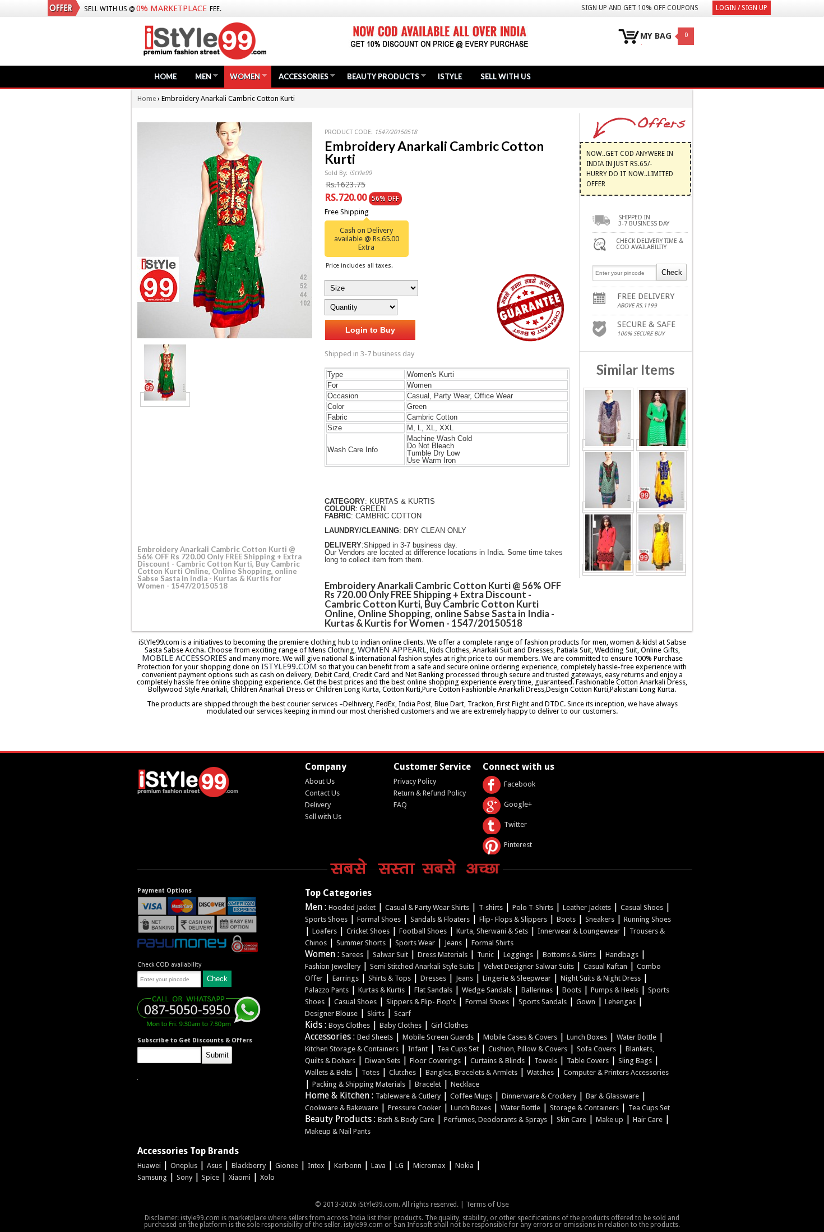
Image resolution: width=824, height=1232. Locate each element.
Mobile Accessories (184, 658)
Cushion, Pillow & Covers (527, 1049)
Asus (214, 1165)
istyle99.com (289, 666)
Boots (566, 919)
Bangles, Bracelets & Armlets (471, 1072)
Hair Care (648, 1119)
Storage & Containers (584, 1108)
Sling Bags (635, 1060)
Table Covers (588, 1060)
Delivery (318, 805)
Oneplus (183, 1165)
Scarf (402, 1013)
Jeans (453, 943)
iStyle (450, 76)
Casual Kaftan (605, 966)
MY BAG (656, 36)
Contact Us (322, 793)
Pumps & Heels (614, 990)
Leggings (518, 954)
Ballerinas (537, 990)
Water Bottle (636, 1037)
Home (165, 76)
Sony (184, 1177)
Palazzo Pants (327, 990)
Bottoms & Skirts (569, 954)
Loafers (324, 931)
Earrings (345, 978)
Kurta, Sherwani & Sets (492, 931)
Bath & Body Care (406, 1119)
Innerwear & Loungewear (579, 931)
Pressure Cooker (414, 1108)
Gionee (286, 1165)
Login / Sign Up (741, 8)
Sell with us (505, 76)
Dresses (433, 978)
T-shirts (491, 907)
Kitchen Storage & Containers (352, 1049)
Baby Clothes (400, 1025)
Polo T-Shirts (532, 907)
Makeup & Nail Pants (338, 1131)
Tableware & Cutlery (408, 1096)
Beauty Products (380, 76)
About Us (320, 781)
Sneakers (599, 919)
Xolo (267, 1177)
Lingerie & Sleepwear (517, 978)
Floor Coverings (435, 1060)
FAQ (400, 805)
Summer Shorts (361, 943)
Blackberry (249, 1165)
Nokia (464, 1165)
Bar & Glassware (612, 1096)
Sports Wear (415, 943)
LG (399, 1165)
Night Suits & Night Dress (601, 978)
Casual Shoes (642, 907)
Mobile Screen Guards (438, 1037)
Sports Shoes (326, 919)
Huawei (149, 1165)
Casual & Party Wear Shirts (427, 907)
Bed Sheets (375, 1037)
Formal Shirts (492, 943)
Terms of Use (487, 1204)
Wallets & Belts (328, 1072)
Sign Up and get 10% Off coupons (639, 8)
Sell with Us (323, 816)
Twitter (515, 824)
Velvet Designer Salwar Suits (529, 966)
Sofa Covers (596, 1049)
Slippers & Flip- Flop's (421, 1001)
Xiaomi (240, 1177)
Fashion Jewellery (332, 966)
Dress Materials (442, 954)
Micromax (429, 1165)
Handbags (621, 954)
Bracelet (428, 1084)
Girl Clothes (449, 1025)
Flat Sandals (433, 990)
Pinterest (518, 844)
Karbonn (348, 1165)
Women (242, 76)
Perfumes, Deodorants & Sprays (495, 1119)
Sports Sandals (543, 1001)
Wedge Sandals (487, 990)
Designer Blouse (331, 1013)
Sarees (352, 954)
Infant (418, 1049)
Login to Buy (370, 329)
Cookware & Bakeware (341, 1108)
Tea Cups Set (458, 1049)
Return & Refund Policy (430, 793)
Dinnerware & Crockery (539, 1096)
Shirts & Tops (389, 978)
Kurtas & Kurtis (381, 990)
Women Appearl (392, 650)
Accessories (300, 76)
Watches (540, 1072)
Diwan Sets (382, 1060)
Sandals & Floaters (440, 919)
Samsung (152, 1177)
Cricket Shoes (368, 931)
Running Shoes (647, 919)
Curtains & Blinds (497, 1060)
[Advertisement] (221, 474)
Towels (545, 1060)
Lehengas (620, 1001)
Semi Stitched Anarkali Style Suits (422, 966)
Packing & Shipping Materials (358, 1084)
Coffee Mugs (471, 1096)
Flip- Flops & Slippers (513, 919)
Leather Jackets (587, 907)
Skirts (376, 1013)
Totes (370, 1072)
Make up (609, 1119)
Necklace (465, 1084)
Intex (316, 1165)
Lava (378, 1165)
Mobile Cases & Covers (520, 1037)
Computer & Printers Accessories (616, 1072)
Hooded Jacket (352, 907)
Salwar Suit (390, 954)
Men (200, 76)
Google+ (518, 804)
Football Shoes (423, 931)
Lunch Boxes (587, 1037)
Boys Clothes (349, 1025)
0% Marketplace (171, 8)
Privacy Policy (415, 781)
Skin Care (571, 1119)
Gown (585, 1001)
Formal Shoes (379, 919)
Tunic (485, 954)
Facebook (519, 784)
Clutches (402, 1072)
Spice (210, 1177)
